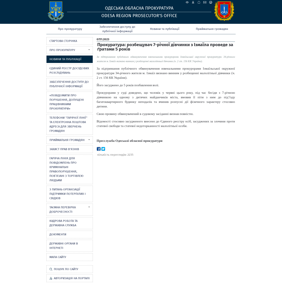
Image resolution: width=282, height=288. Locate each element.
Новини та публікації (164, 29)
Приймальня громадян (212, 29)
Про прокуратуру (70, 29)
